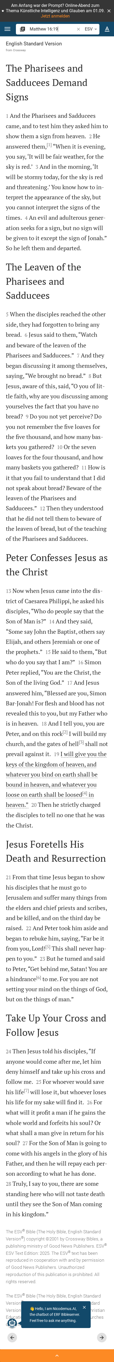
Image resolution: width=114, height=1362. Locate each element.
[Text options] (107, 29)
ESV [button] (89, 29)
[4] (84, 793)
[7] (26, 1090)
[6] (38, 977)
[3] (81, 742)
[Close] (84, 1307)
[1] (49, 145)
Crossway (19, 50)
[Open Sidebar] (57, 1355)
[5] (47, 947)
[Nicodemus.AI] (12, 1323)
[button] (109, 11)
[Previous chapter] (12, 1337)
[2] (65, 732)
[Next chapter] (102, 1337)
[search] (52, 29)
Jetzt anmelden (55, 16)
